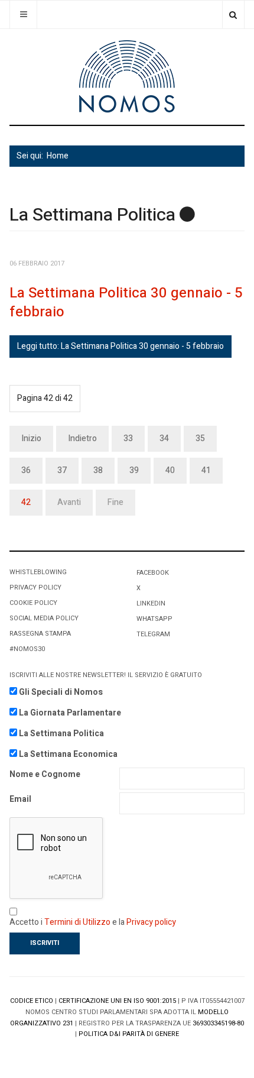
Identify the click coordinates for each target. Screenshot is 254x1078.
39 (134, 470)
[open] (23, 14)
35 (200, 438)
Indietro (82, 438)
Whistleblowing (38, 572)
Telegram (153, 634)
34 (164, 438)
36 (26, 470)
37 (62, 470)
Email (20, 799)
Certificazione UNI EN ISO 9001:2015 (117, 1001)
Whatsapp (154, 619)
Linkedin (150, 603)
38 (98, 470)
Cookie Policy (33, 603)
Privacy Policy (35, 587)
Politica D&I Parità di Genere (129, 1034)
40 (170, 470)
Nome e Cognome (44, 774)
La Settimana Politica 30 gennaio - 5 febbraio (126, 302)
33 (128, 438)
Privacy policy (151, 922)
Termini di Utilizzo (77, 922)
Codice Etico (31, 1001)
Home (58, 156)
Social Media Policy (44, 618)
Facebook (152, 573)
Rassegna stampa (40, 634)
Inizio (31, 438)
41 (206, 470)
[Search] (233, 14)
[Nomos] (127, 76)
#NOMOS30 (27, 649)
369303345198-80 (218, 1023)
